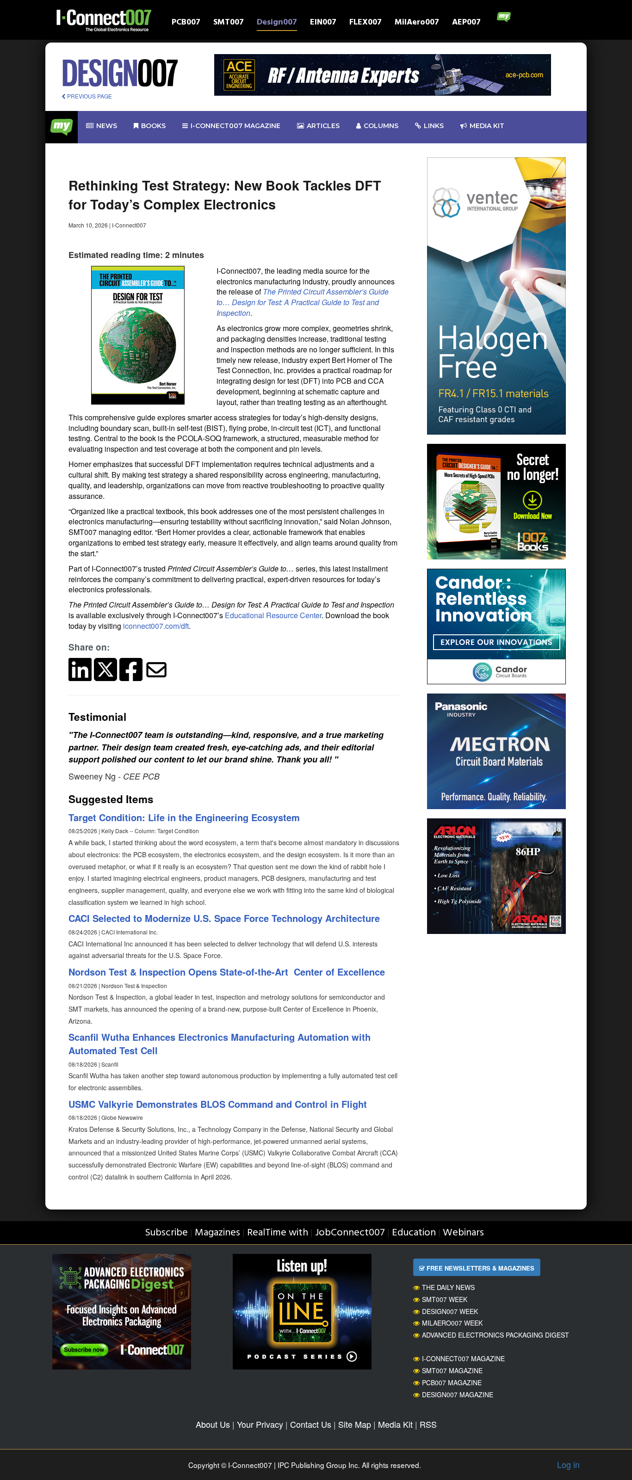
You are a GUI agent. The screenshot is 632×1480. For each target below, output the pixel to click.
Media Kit (395, 1424)
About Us (213, 1424)
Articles (323, 126)
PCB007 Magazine (452, 1382)
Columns (381, 126)
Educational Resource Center (273, 615)
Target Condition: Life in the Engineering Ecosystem (184, 817)
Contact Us (310, 1424)
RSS (428, 1424)
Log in (568, 1464)
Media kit (487, 126)
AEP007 (466, 23)
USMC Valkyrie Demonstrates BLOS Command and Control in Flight (217, 1104)
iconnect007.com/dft (156, 625)
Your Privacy (260, 1424)
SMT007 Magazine (452, 1370)
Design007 (277, 23)
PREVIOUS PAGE (89, 96)
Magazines (217, 1233)
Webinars (463, 1233)
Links (434, 126)
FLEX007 (365, 23)
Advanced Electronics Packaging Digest (495, 1334)
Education (414, 1233)
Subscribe (166, 1233)
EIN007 (323, 23)
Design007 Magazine (457, 1394)
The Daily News (448, 1287)
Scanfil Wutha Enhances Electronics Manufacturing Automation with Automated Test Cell (219, 1043)
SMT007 (228, 23)
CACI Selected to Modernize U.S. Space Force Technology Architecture (224, 918)
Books (153, 126)
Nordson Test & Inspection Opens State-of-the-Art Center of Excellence (226, 971)
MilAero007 (417, 23)
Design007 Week (450, 1311)
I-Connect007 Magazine (235, 126)
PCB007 (186, 23)
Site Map (354, 1424)
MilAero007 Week (452, 1322)
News (106, 126)
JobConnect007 (350, 1233)
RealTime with (277, 1233)
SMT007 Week (444, 1299)
